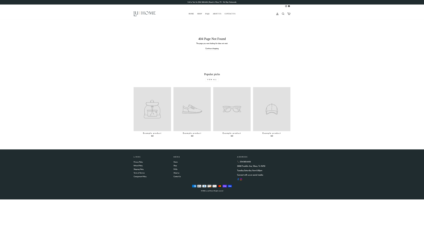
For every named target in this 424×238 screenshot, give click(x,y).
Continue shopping (212, 48)
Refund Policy (138, 166)
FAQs (207, 13)
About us (217, 13)
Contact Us (230, 13)
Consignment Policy (140, 177)
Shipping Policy (139, 169)
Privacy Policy (138, 162)
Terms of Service (139, 173)
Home (191, 13)
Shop (199, 13)
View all (212, 79)
